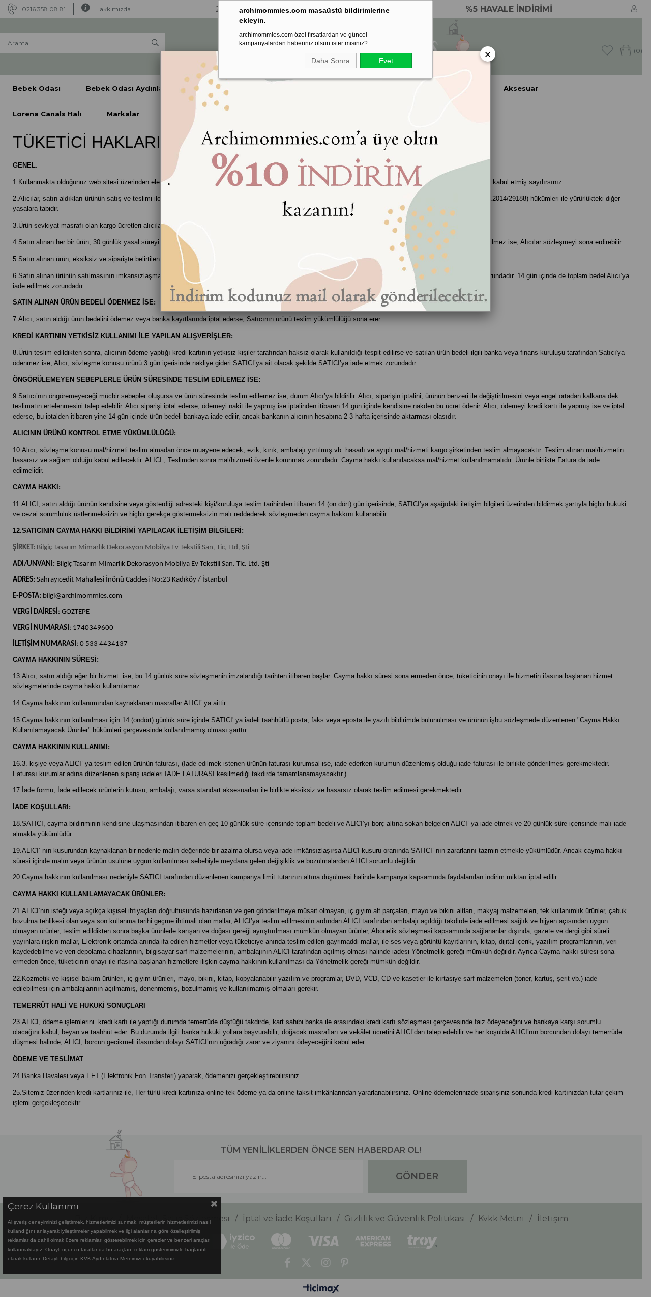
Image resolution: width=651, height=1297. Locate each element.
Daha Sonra (330, 61)
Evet (386, 61)
